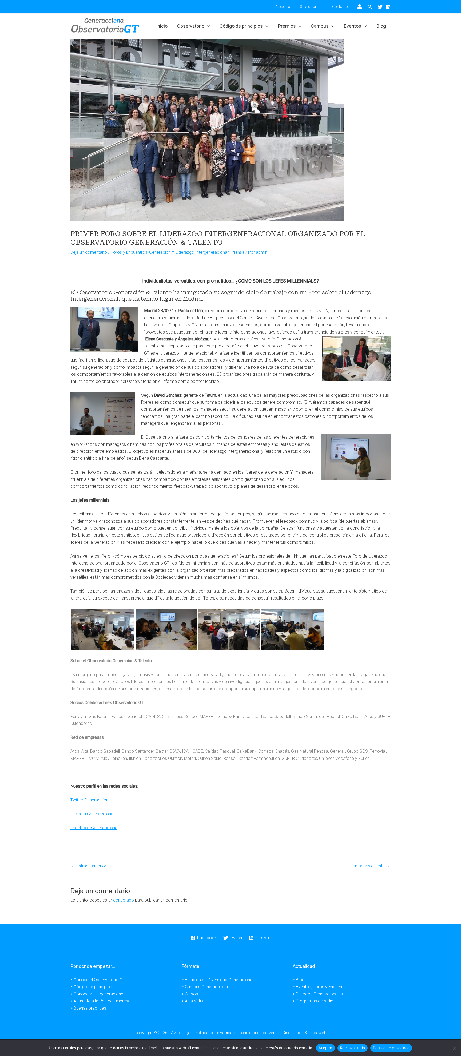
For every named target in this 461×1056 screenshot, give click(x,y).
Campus (320, 26)
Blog (381, 26)
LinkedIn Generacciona (91, 813)
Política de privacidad (391, 1048)
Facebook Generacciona (93, 827)
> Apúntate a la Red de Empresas (101, 1000)
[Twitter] (380, 7)
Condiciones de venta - (261, 1032)
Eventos (352, 26)
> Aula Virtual (193, 1000)
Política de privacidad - (217, 1032)
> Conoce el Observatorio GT (97, 979)
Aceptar (325, 1048)
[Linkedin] (388, 7)
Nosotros (284, 7)
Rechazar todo (352, 1048)
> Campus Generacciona (205, 986)
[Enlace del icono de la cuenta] (359, 6)
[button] (370, 6)
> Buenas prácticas (88, 1008)
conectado (123, 900)
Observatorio (190, 26)
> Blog (298, 979)
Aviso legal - (183, 1032)
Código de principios (241, 26)
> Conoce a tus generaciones (97, 994)
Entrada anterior (88, 866)
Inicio (162, 26)
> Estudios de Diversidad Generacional (217, 979)
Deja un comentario (88, 252)
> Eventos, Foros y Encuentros (321, 986)
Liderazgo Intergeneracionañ (202, 252)
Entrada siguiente (371, 866)
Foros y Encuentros (129, 252)
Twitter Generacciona (90, 800)
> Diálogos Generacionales (318, 994)
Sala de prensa (312, 7)
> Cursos (190, 994)
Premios (287, 26)
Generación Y (161, 252)
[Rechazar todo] (454, 1048)
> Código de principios (91, 986)
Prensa (237, 252)
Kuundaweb (316, 1032)
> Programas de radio (313, 1000)
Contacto (340, 7)
